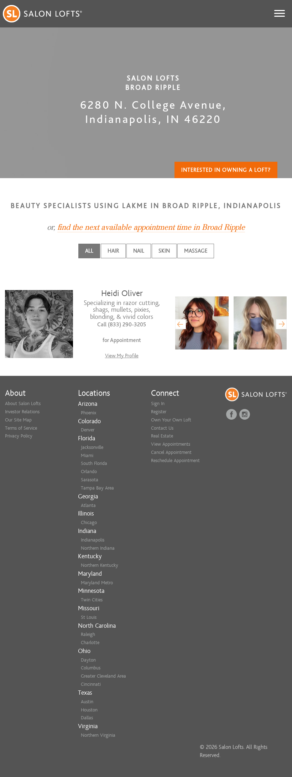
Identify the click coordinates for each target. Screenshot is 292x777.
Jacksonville (92, 447)
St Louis (89, 617)
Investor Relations (22, 411)
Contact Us (162, 428)
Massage (195, 251)
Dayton (88, 660)
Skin (164, 251)
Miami (87, 455)
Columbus (90, 667)
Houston (89, 710)
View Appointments (170, 444)
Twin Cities (92, 599)
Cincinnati (91, 684)
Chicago (89, 522)
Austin (87, 701)
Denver (87, 429)
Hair (113, 251)
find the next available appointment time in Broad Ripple (151, 227)
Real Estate (162, 436)
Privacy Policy (18, 436)
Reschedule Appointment (175, 460)
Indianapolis (92, 540)
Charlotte (90, 642)
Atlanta (88, 505)
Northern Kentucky (99, 565)
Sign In (158, 403)
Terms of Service (21, 428)
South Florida (94, 463)
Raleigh (88, 634)
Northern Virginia (98, 735)
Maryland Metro (97, 582)
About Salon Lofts (23, 403)
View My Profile (122, 356)
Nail (138, 251)
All (89, 251)
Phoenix (88, 412)
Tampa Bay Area (97, 488)
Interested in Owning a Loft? (226, 170)
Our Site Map (18, 420)
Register (158, 411)
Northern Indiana (98, 548)
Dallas (87, 717)
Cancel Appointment (171, 452)
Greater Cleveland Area (103, 676)
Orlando (89, 471)
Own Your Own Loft (171, 420)
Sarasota (89, 479)
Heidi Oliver (121, 293)
